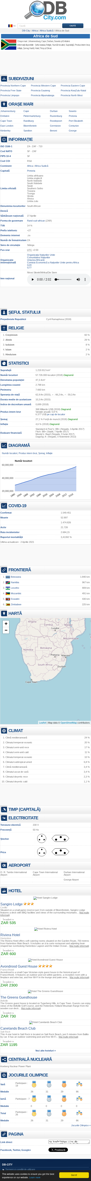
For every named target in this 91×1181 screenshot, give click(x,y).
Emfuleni (4, 116)
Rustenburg (56, 116)
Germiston (55, 125)
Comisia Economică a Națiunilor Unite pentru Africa (53, 262)
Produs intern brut (10, 412)
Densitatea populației (12, 380)
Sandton (27, 130)
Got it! (74, 1175)
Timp (42, 48)
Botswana (15, 577)
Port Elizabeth (76, 121)
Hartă (31, 48)
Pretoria (73, 116)
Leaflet (42, 722)
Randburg (28, 121)
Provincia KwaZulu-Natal (73, 90)
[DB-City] (45, 20)
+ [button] (6, 623)
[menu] (11, 26)
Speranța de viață (10, 394)
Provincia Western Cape (43, 85)
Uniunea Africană (35, 260)
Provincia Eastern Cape (73, 85)
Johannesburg (34, 41)
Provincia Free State (10, 90)
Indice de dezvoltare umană (15, 404)
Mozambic (15, 593)
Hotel (37, 48)
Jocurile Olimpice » (81, 1125)
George (73, 130)
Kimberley (5, 130)
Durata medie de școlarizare (15, 399)
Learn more (34, 1177)
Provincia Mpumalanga (42, 95)
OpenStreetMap (69, 722)
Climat (48, 48)
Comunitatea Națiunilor (38, 257)
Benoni (53, 130)
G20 (29, 265)
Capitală (5, 170)
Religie (48, 45)
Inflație (4, 424)
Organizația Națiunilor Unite (41, 255)
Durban (50, 41)
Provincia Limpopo (9, 95)
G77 (29, 267)
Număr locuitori (9, 375)
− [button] (6, 630)
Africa (30, 166)
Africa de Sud (45, 36)
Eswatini (14, 599)
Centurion (74, 125)
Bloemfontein (30, 125)
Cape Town (6, 121)
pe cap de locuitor (56, 414)
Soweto (72, 111)
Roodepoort (56, 121)
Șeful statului (40, 45)
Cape (43, 41)
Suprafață (5, 370)
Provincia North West (72, 95)
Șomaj (3, 419)
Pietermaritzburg (31, 116)
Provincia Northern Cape (13, 85)
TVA (2, 225)
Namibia (14, 582)
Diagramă (68, 375)
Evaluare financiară (11, 433)
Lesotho (14, 588)
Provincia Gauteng (40, 90)
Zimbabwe (15, 604)
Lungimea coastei (10, 385)
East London (6, 125)
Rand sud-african (36, 220)
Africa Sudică (41, 166)
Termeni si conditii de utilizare (20, 1169)
